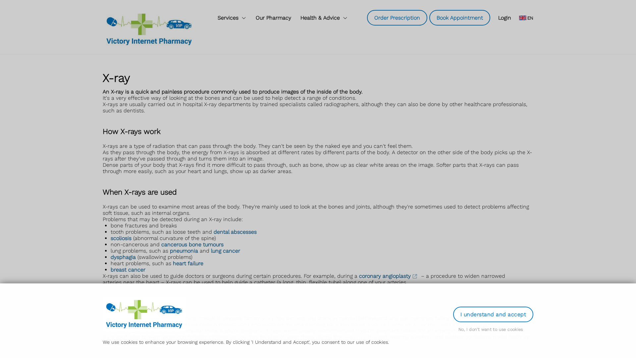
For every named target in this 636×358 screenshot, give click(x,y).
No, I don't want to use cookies (490, 329)
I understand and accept (493, 314)
